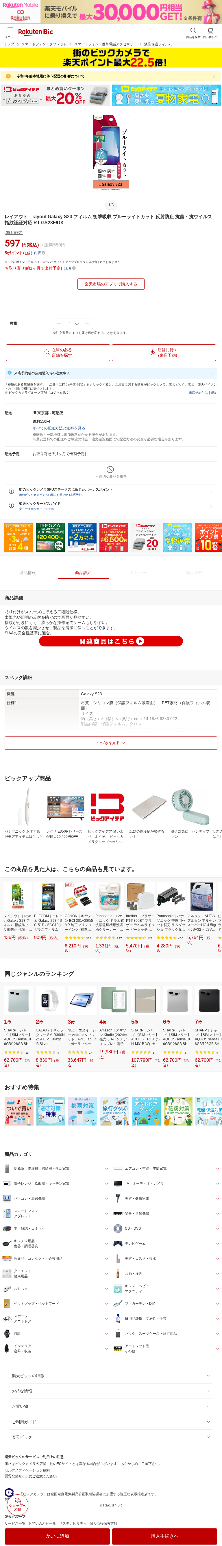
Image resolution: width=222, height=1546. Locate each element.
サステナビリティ (73, 1523)
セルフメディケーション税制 (27, 1470)
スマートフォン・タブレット (44, 44)
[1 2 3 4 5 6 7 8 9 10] (73, 324)
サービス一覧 (15, 1523)
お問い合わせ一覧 (42, 1523)
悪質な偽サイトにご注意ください (31, 1476)
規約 (214, 392)
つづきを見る (108, 743)
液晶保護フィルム (158, 44)
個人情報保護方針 (103, 1523)
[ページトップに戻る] (213, 1527)
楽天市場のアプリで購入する (111, 284)
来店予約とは (198, 392)
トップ (9, 44)
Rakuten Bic (35, 33)
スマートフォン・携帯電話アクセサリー (105, 44)
